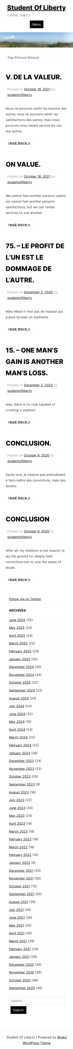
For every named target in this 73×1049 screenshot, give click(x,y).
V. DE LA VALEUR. (34, 77)
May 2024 (17, 722)
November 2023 (21, 769)
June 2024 (17, 714)
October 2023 (20, 776)
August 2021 (18, 902)
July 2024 (16, 706)
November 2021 (21, 878)
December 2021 (21, 871)
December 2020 (21, 965)
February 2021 (20, 949)
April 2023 (17, 823)
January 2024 (19, 753)
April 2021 (17, 933)
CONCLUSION (27, 519)
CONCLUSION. (28, 443)
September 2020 (22, 988)
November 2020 (21, 972)
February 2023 (20, 839)
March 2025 (18, 643)
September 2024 (22, 690)
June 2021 (17, 917)
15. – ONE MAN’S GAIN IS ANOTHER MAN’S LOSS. (34, 361)
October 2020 (20, 980)
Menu (36, 24)
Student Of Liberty (36, 8)
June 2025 (17, 620)
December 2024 (21, 667)
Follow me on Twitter (25, 599)
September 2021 (21, 894)
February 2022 (20, 855)
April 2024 (17, 729)
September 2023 (22, 784)
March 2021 (18, 941)
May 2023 (17, 816)
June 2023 (17, 808)
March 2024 (18, 737)
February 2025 (20, 651)
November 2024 (21, 675)
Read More (18, 143)
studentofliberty (19, 95)
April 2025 (17, 636)
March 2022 (18, 847)
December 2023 (21, 761)
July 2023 (16, 800)
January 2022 (19, 863)
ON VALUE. (23, 164)
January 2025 (19, 659)
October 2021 (19, 886)
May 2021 (16, 925)
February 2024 (20, 745)
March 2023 (18, 831)
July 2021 (16, 910)
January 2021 (19, 957)
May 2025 (17, 628)
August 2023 (19, 792)
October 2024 (20, 682)
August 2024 (19, 698)
